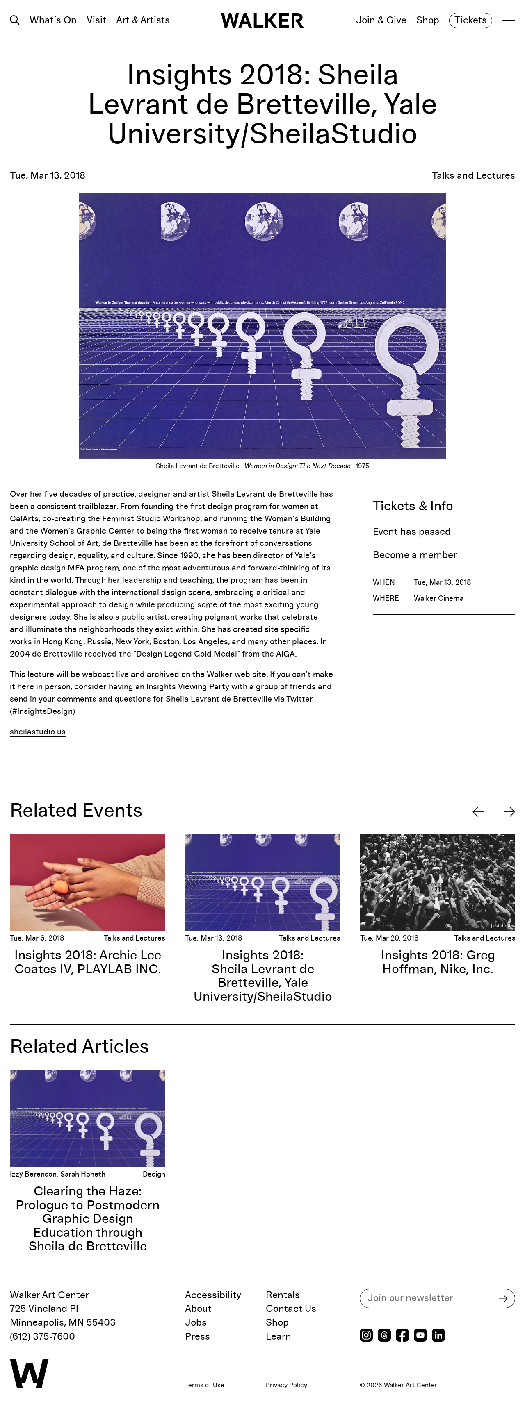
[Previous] (478, 811)
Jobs (196, 1323)
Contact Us (291, 1309)
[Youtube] (420, 1336)
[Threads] (384, 1336)
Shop (427, 20)
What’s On (53, 20)
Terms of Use (204, 1385)
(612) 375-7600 (42, 1337)
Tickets (470, 20)
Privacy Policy (286, 1385)
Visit (96, 20)
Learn (278, 1337)
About (198, 1309)
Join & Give (381, 20)
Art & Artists (143, 20)
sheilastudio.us (38, 732)
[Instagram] (366, 1336)
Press (197, 1337)
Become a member (415, 555)
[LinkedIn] (438, 1336)
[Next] (509, 811)
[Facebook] (402, 1336)
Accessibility (213, 1295)
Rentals (283, 1295)
